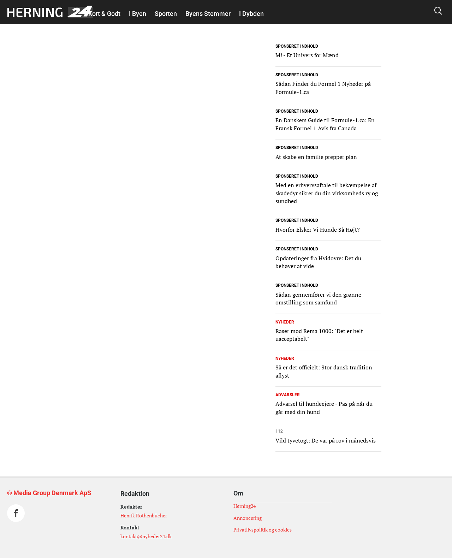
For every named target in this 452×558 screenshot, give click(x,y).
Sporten (166, 13)
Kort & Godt (104, 13)
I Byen (137, 13)
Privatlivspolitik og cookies (262, 529)
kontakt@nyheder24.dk (146, 536)
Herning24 (244, 506)
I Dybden (251, 13)
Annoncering (247, 518)
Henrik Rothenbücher (143, 515)
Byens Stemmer (208, 13)
